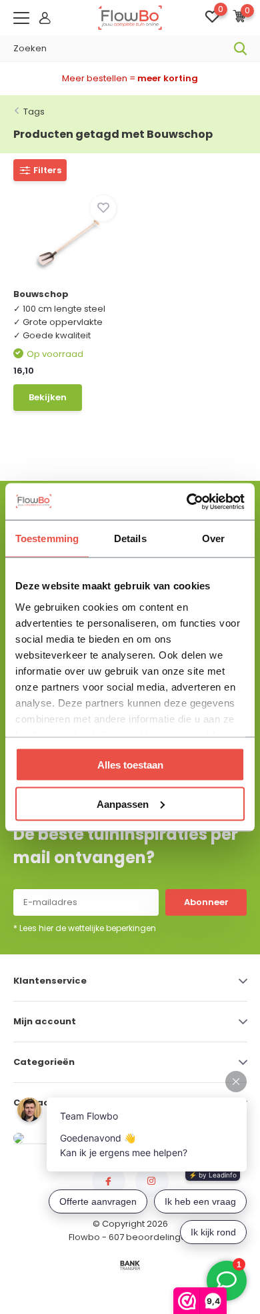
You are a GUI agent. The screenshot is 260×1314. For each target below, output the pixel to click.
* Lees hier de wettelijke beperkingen (84, 928)
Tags (34, 111)
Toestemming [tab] (47, 538)
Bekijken (48, 397)
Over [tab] (213, 538)
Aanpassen (123, 803)
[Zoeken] (240, 48)
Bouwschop (41, 294)
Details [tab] (130, 538)
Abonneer (206, 902)
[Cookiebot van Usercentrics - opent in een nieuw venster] (187, 501)
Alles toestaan (130, 765)
